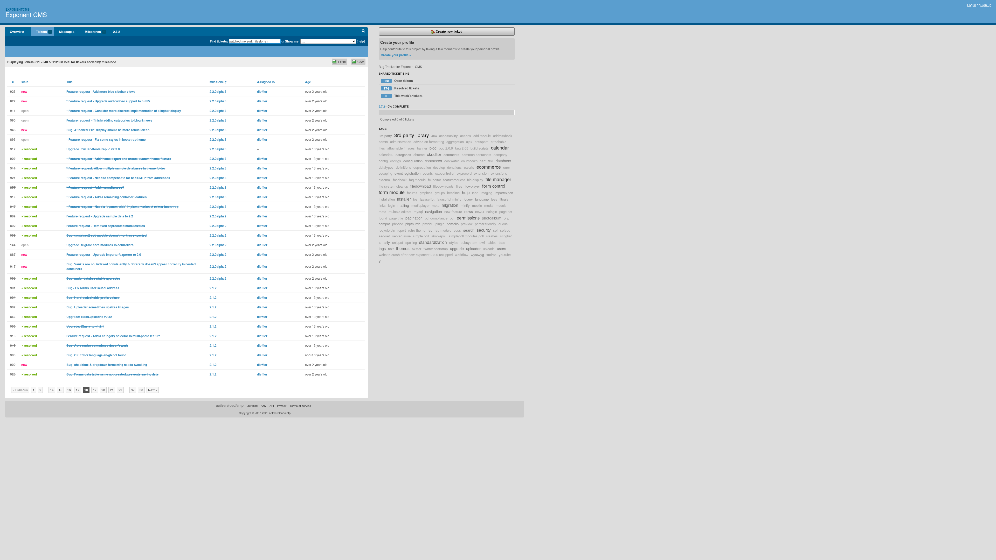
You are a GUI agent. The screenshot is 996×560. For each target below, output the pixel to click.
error (506, 167)
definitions (403, 167)
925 (13, 91)
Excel (342, 61)
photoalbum (491, 218)
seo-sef (384, 235)
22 (120, 390)
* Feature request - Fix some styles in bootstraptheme (106, 139)
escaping (385, 173)
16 (69, 390)
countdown (469, 160)
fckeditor (434, 179)
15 (60, 390)
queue (503, 223)
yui (381, 260)
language (482, 199)
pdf (452, 218)
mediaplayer (420, 205)
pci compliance (436, 218)
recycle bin (387, 230)
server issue (401, 235)
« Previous (20, 390)
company (500, 154)
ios (415, 199)
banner (422, 148)
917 (13, 266)
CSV (360, 61)
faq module (417, 179)
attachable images (401, 148)
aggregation (455, 141)
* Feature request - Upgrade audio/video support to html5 (108, 101)
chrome (419, 154)
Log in (971, 5)
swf (482, 242)
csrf (483, 160)
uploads (489, 248)
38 (141, 390)
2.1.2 (213, 288)
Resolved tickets (401, 88)
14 (52, 390)
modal (488, 205)
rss (430, 230)
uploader (473, 248)
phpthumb (412, 223)
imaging (486, 192)
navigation (433, 211)
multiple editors (400, 211)
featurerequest (454, 179)
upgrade (457, 248)
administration (400, 141)
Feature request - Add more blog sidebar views (100, 91)
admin (383, 141)
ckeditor (434, 154)
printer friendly (485, 223)
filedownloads (443, 186)
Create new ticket (448, 31)
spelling (411, 242)
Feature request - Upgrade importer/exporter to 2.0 (103, 254)
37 (133, 390)
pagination (414, 218)
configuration (413, 160)
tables (491, 242)
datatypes (386, 167)
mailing (403, 205)
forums (412, 192)
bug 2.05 (461, 148)
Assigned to (266, 82)
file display (475, 179)
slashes (492, 235)
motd (382, 211)
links (382, 205)
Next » (152, 390)
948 (13, 129)
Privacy (282, 405)
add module (482, 135)
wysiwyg (477, 254)
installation (387, 199)
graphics (426, 192)
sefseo (505, 230)
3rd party (385, 135)
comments (451, 154)
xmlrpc (491, 254)
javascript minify (449, 199)
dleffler (262, 91)
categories (403, 154)
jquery (468, 199)
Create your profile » (396, 55)
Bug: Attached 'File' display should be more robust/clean (107, 129)
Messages (66, 31)
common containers (476, 154)
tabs (502, 242)
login (391, 205)
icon (475, 192)
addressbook (502, 135)
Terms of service (300, 405)
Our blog (252, 405)
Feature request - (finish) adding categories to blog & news (109, 120)
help (466, 192)
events (428, 173)
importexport (504, 192)
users (501, 248)
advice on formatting (428, 141)
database (503, 160)
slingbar (506, 235)
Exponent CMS (26, 14)
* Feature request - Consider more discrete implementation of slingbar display (123, 110)
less (494, 199)
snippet (397, 242)
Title (69, 82)
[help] (361, 41)
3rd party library (411, 134)
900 (13, 364)
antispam (481, 141)
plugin (439, 223)
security (484, 230)
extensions (499, 173)
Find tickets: (219, 41)
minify (465, 205)
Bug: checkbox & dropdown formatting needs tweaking (106, 364)
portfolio (453, 223)
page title (396, 218)
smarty (384, 242)
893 (13, 139)
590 (13, 120)
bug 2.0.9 (446, 148)
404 (434, 135)
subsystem (469, 242)
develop (439, 167)
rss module (443, 230)
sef (495, 230)
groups (440, 192)
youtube (505, 254)
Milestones (90, 31)
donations (454, 167)
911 (13, 110)
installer (404, 199)
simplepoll (438, 235)
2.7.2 (116, 31)
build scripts (480, 148)
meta (435, 205)
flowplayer (472, 186)
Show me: (292, 41)
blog (433, 148)
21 (112, 390)
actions (465, 135)
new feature (453, 211)
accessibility (448, 135)
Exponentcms (17, 9)
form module (392, 192)
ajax (469, 141)
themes (403, 248)
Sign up (985, 5)
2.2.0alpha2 (218, 216)
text (391, 248)
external (385, 179)
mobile (477, 205)
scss (457, 230)
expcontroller (444, 173)
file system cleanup (393, 186)
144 (13, 245)
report (401, 230)
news (468, 211)
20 (103, 390)
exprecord (464, 173)
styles (453, 242)
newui (479, 211)
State (25, 82)
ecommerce (488, 166)
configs (395, 160)
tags (382, 248)
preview (467, 223)
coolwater (451, 160)
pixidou (428, 223)
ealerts (469, 167)
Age (308, 82)
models (501, 205)
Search (363, 31)
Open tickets (398, 80)
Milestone (218, 82)
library (504, 199)
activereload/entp (230, 405)
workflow (461, 254)
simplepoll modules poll (466, 235)
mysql (418, 211)
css (490, 160)
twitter (416, 248)
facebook (400, 179)
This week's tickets (404, 95)
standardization (433, 242)
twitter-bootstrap (436, 248)
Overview (17, 31)
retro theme (416, 230)
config (383, 160)
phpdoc (397, 223)
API (271, 405)
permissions (468, 218)
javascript (427, 199)
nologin (491, 211)
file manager (498, 179)
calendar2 (386, 154)
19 (94, 390)
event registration (407, 173)
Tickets (39, 31)
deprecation (422, 167)
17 (77, 390)
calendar (500, 147)
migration (450, 205)
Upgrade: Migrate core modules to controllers (100, 245)
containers (433, 160)
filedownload (420, 186)
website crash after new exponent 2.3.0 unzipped (416, 254)
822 (13, 101)
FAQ (263, 405)
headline (453, 192)
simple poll (421, 235)
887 (13, 254)
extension (481, 173)
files (459, 186)
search (468, 230)
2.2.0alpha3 (218, 91)
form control (493, 186)
